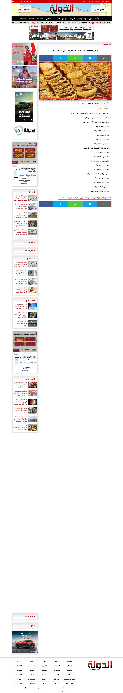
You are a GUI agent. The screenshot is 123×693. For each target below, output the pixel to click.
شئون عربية (31, 679)
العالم (69, 675)
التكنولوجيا (57, 670)
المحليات (44, 675)
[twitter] (27, 1)
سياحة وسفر (70, 683)
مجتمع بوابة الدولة (69, 679)
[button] (14, 642)
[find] (18, 1)
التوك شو (19, 675)
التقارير (48, 18)
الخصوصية (32, 683)
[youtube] (24, 1)
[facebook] (30, 1)
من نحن (57, 683)
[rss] (21, 1)
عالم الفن (56, 679)
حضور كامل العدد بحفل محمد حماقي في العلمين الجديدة (26, 22)
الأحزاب (57, 675)
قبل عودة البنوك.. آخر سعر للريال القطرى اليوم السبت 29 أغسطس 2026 (80, 22)
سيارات (18, 679)
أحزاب (44, 679)
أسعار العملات (29, 242)
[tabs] (13, 1)
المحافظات (40, 18)
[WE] (24, 77)
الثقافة (44, 670)
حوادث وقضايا (82, 18)
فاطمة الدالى (101, 108)
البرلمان (64, 18)
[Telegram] (89, 58)
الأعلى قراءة (29, 379)
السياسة (57, 18)
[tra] (24, 175)
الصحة (32, 670)
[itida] (24, 130)
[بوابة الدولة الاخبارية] (25, 642)
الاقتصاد (31, 18)
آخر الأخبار (31, 258)
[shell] (24, 54)
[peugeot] (24, 107)
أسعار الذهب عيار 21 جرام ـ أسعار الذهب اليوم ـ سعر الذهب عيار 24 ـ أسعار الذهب (83, 197)
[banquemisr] (61, 28)
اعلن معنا (44, 683)
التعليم (32, 675)
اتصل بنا (19, 683)
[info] (15, 1)
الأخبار (97, 18)
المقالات (19, 670)
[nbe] (61, 36)
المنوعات (23, 18)
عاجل (90, 18)
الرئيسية (69, 661)
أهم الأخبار (30, 300)
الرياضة (72, 18)
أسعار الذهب (29, 250)
